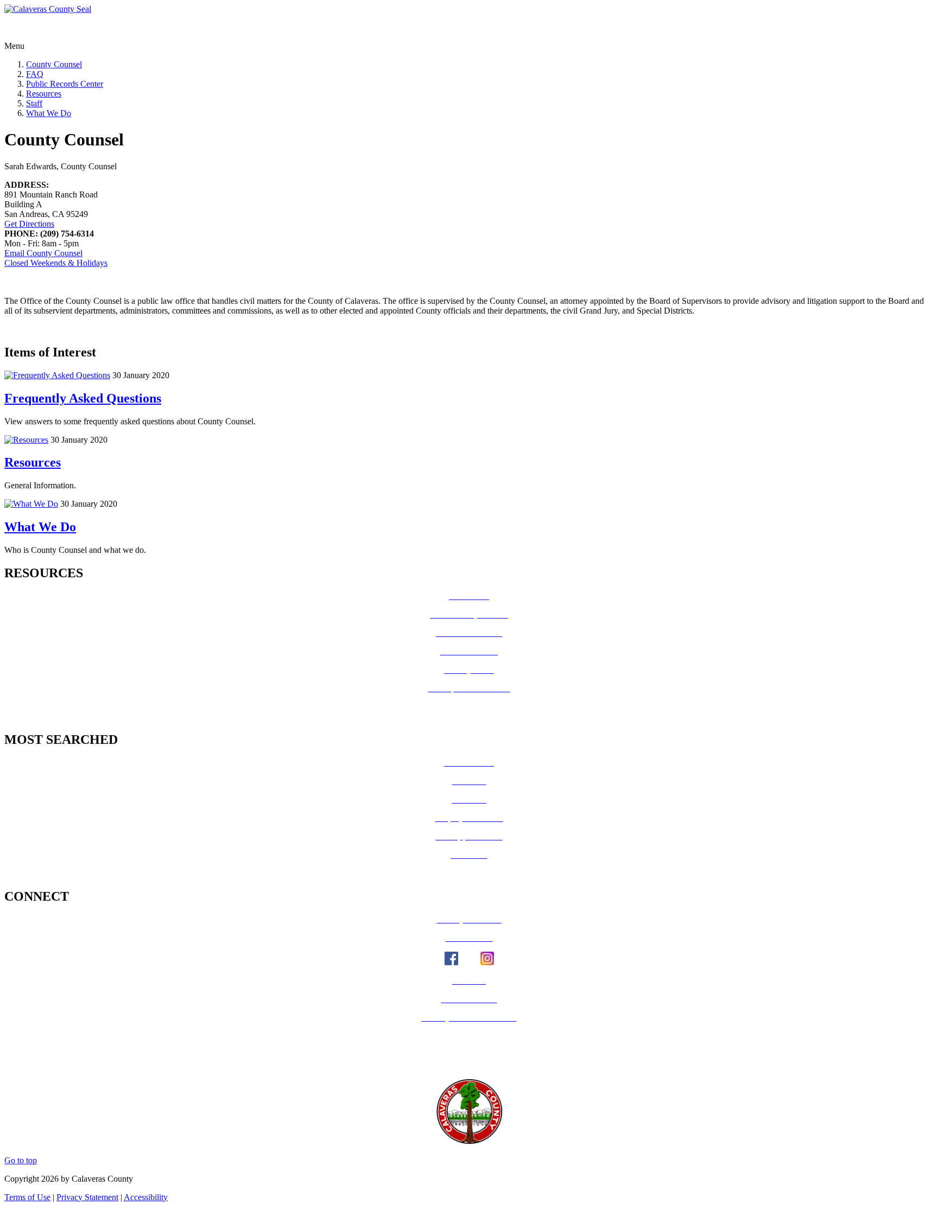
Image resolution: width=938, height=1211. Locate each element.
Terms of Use (27, 1197)
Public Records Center (64, 83)
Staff (34, 103)
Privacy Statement (87, 1197)
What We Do (48, 113)
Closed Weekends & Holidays (55, 262)
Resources (43, 93)
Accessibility (146, 1197)
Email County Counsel (43, 253)
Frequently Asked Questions (82, 398)
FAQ (34, 74)
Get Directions (29, 223)
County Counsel (54, 64)
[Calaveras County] (47, 9)
